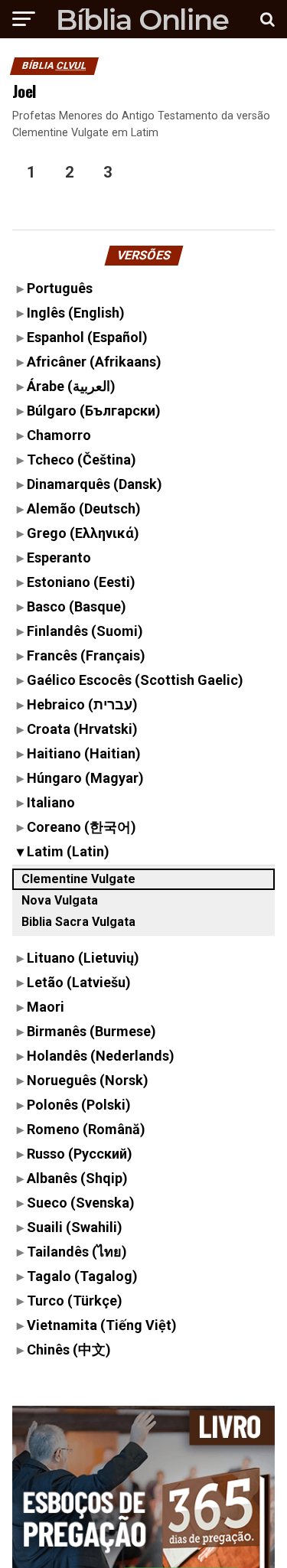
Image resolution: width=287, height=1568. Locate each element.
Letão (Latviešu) (79, 982)
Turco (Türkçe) (74, 1301)
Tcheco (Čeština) (81, 459)
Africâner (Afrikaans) (94, 362)
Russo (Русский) (79, 1154)
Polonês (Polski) (79, 1105)
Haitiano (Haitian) (84, 753)
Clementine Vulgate (78, 879)
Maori (45, 1007)
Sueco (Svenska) (81, 1203)
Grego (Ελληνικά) (83, 533)
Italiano (51, 802)
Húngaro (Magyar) (85, 778)
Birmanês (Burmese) (91, 1031)
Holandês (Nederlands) (100, 1056)
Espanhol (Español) (87, 337)
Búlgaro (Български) (94, 411)
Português (60, 288)
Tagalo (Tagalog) (82, 1276)
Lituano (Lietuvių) (83, 958)
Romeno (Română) (86, 1129)
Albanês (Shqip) (77, 1178)
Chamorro (59, 435)
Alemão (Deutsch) (84, 508)
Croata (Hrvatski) (82, 729)
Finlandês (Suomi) (85, 631)
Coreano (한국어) (81, 827)
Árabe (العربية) (71, 386)
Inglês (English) (76, 313)
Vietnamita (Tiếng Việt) (102, 1325)
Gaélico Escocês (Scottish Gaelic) (135, 680)
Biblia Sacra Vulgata (78, 921)
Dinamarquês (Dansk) (94, 484)
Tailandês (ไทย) (77, 1252)
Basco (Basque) (76, 606)
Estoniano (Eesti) (81, 582)
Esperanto (59, 557)
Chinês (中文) (69, 1349)
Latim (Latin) (68, 851)
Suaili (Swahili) (74, 1227)
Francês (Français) (86, 655)
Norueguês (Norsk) (87, 1080)
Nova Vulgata (59, 900)
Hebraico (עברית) (82, 704)
